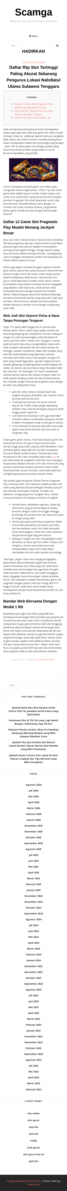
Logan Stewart (45, 660)
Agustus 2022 (33, 1059)
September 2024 (33, 913)
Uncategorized (33, 62)
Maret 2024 (33, 948)
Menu (35, 36)
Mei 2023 (33, 1007)
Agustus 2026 (33, 784)
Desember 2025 (33, 825)
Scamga (33, 12)
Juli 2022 (33, 1065)
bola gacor (33, 1147)
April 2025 (33, 872)
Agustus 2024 (33, 919)
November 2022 (34, 1042)
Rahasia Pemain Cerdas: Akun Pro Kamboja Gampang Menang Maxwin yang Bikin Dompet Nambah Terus (33, 733)
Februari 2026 (33, 814)
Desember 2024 (33, 895)
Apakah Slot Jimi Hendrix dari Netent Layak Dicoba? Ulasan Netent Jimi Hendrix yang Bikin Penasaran (33, 746)
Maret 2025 (33, 878)
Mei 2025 (33, 866)
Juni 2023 (33, 1001)
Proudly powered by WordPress (23, 1181)
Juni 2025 (33, 860)
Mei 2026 (33, 796)
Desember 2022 (33, 1036)
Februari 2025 (33, 884)
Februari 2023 (33, 1024)
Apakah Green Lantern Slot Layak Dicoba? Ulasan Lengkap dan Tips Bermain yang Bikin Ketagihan (33, 759)
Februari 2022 (33, 1089)
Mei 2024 (33, 936)
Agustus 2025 (33, 849)
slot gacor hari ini (33, 1154)
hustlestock (33, 1184)
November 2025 (34, 831)
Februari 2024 (33, 954)
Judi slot (33, 1161)
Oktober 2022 (33, 1048)
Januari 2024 (34, 960)
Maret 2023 (33, 1018)
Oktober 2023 (33, 977)
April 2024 (33, 942)
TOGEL (33, 1140)
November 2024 (34, 901)
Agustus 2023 (33, 989)
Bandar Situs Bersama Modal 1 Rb (32, 117)
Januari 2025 (34, 890)
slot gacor (33, 1120)
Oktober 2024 (33, 907)
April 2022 (33, 1077)
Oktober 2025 (33, 837)
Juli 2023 (33, 995)
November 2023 (34, 972)
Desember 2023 (33, 966)
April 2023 (33, 1013)
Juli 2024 (33, 925)
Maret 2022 (33, 1083)
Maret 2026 (33, 808)
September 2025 (33, 843)
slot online (33, 1113)
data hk (33, 1127)
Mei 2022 (33, 1071)
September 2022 (33, 1054)
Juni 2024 (33, 931)
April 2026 (33, 802)
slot (54, 456)
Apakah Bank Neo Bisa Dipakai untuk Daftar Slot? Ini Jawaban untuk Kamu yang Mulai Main (33, 711)
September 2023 (33, 983)
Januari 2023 (34, 1030)
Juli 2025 (33, 854)
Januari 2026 (34, 819)
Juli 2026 (33, 790)
